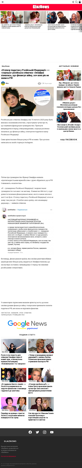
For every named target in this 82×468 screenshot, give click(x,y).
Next (81, 21)
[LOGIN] (80, 2)
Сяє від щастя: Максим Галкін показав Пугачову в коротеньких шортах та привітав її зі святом (41, 416)
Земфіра (15, 313)
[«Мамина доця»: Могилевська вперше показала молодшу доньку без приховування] (35, 17)
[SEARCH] (76, 2)
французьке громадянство (13, 315)
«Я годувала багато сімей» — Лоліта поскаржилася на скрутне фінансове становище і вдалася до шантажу (13, 387)
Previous (1, 21)
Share (3, 89)
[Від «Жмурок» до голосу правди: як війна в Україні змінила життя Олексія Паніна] (12, 17)
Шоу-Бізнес (5, 352)
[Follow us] (73, 2)
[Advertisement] (41, 47)
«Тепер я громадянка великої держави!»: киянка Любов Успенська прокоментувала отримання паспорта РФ (40, 358)
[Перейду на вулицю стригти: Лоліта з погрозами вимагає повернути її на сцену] (13, 404)
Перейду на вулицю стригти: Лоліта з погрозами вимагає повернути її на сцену (13, 415)
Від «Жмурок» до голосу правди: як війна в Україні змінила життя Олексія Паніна (11, 26)
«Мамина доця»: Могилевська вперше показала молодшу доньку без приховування (33, 26)
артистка (6, 313)
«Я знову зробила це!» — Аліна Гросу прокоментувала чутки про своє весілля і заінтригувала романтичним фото (40, 388)
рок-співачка (26, 313)
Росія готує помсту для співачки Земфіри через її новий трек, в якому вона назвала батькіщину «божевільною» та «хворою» (13, 359)
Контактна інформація (8, 456)
